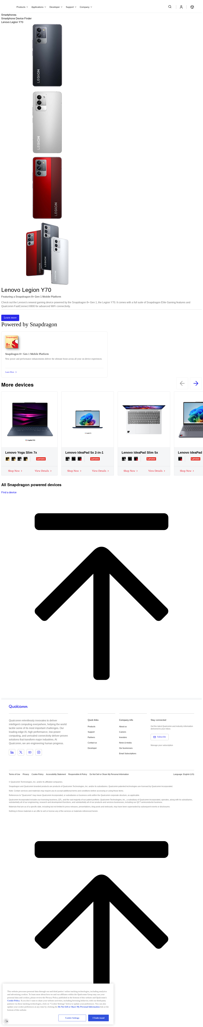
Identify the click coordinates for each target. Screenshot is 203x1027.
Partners (91, 737)
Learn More (9, 372)
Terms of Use (14, 774)
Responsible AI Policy (77, 774)
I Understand (99, 1018)
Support (91, 732)
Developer (92, 748)
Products (91, 726)
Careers (122, 732)
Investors (123, 737)
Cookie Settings (72, 1018)
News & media (125, 743)
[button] (109, 774)
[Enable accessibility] (6, 1021)
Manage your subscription (162, 745)
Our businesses (126, 748)
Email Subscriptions (127, 753)
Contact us (92, 743)
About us (123, 726)
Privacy (26, 774)
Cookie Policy (37, 774)
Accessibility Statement (56, 774)
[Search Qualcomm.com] (170, 6)
